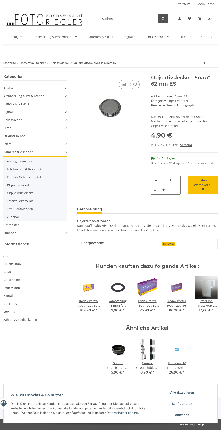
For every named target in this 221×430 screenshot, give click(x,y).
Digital (8, 112)
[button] (180, 18)
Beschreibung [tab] (89, 209)
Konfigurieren (182, 403)
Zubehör (13, 217)
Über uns (10, 304)
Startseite (184, 4)
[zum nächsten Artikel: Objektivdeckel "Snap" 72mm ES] (213, 62)
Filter (7, 128)
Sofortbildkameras (20, 201)
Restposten (11, 225)
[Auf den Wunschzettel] (135, 84)
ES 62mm (168, 243)
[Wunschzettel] (189, 18)
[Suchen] (163, 18)
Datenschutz (12, 264)
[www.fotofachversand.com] (44, 18)
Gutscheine (11, 280)
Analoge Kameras (19, 161)
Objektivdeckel (177, 101)
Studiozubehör (14, 136)
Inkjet (7, 144)
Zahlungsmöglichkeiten (20, 319)
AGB (6, 256)
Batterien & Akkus (16, 104)
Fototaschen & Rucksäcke (25, 169)
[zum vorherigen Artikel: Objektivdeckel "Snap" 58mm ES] (204, 62)
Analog (8, 88)
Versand (186, 145)
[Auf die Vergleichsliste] (123, 84)
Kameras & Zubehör (18, 152)
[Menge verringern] (156, 180)
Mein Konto (205, 4)
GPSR (7, 272)
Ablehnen (182, 415)
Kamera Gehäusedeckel (24, 177)
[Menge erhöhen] (163, 189)
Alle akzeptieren (182, 392)
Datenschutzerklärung (122, 412)
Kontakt (8, 296)
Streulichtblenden (20, 209)
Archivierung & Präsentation (23, 96)
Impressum (11, 288)
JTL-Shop (198, 424)
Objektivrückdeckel (20, 193)
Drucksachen (12, 120)
